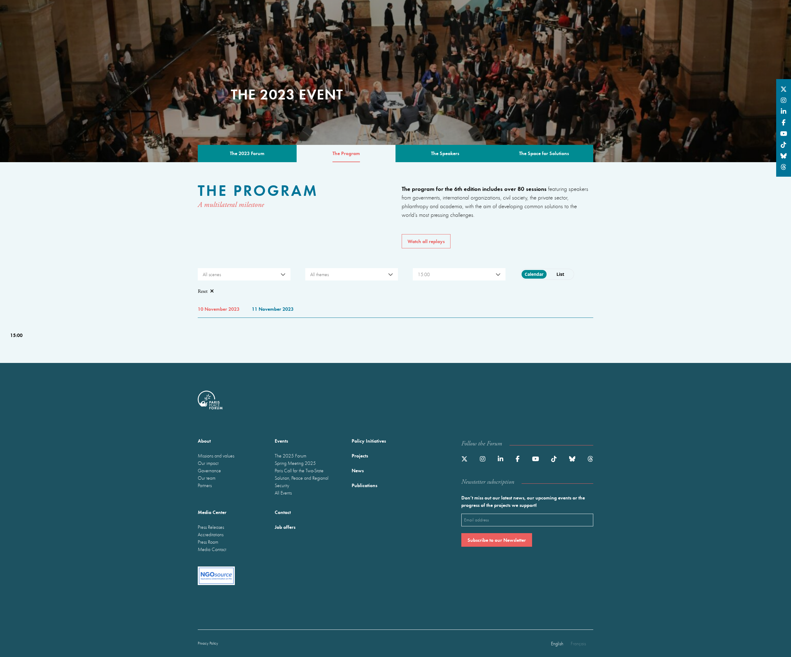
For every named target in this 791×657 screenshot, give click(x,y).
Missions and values (216, 456)
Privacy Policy (208, 643)
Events (281, 440)
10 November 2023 (218, 308)
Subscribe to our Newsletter (496, 540)
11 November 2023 (273, 308)
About (204, 440)
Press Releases (211, 527)
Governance (209, 470)
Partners (205, 485)
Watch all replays (426, 241)
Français (578, 643)
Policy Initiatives (369, 440)
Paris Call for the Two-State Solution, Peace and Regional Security (301, 477)
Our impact (208, 463)
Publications (364, 485)
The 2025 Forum (290, 456)
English (557, 643)
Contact (283, 512)
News (358, 470)
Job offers (285, 527)
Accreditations (210, 534)
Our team (206, 478)
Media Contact (212, 549)
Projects (360, 455)
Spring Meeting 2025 (295, 463)
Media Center (212, 512)
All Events (283, 493)
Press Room (208, 542)
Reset (203, 291)
